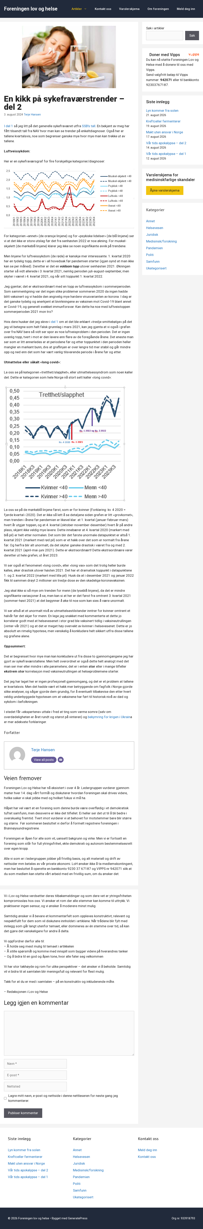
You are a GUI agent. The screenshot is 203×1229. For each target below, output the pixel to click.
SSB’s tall (88, 126)
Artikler (77, 9)
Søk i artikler (155, 28)
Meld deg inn (186, 9)
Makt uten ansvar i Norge (164, 132)
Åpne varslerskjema (164, 190)
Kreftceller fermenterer (163, 121)
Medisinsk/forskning (161, 241)
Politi (150, 255)
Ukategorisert (156, 268)
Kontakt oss (103, 9)
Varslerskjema (129, 9)
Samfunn (153, 261)
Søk (192, 35)
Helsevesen (154, 228)
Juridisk (152, 235)
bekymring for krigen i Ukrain (109, 717)
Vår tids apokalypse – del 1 (166, 154)
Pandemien (154, 248)
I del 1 (8, 126)
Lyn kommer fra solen (162, 111)
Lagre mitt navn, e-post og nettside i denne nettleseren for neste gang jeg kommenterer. (63, 1098)
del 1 (54, 322)
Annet (150, 221)
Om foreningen (158, 9)
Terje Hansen (32, 114)
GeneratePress (77, 1218)
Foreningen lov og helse (30, 9)
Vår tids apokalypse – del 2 (166, 143)
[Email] (61, 760)
